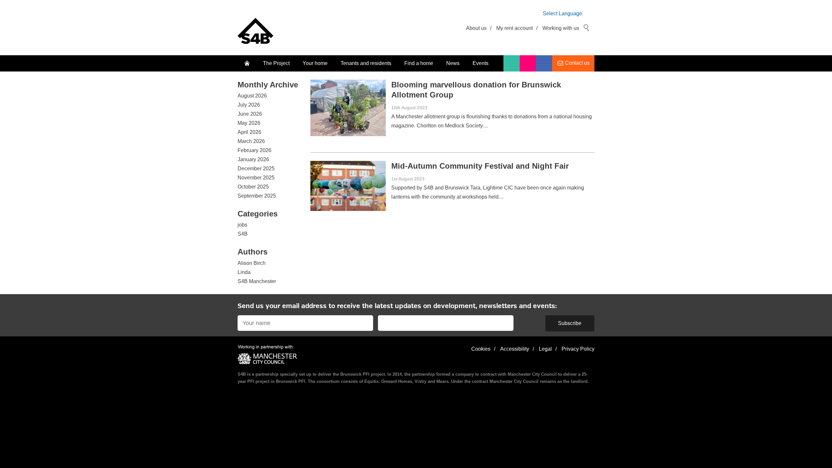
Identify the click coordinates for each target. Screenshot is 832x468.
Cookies (480, 349)
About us (476, 28)
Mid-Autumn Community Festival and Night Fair (480, 166)
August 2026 (252, 95)
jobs (242, 225)
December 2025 (256, 168)
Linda (244, 272)
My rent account (514, 28)
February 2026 (254, 150)
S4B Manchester (257, 281)
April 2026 (249, 132)
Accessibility (514, 349)
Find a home (418, 63)
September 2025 (257, 196)
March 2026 (251, 141)
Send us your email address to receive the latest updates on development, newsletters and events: (397, 306)
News (453, 63)
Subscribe (569, 323)
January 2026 (253, 159)
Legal (545, 349)
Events (480, 63)
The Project (276, 63)
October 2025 (253, 186)
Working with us (560, 28)
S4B (243, 234)
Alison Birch (252, 263)
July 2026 (249, 105)
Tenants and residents (366, 63)
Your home (315, 63)
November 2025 (256, 177)
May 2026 (249, 123)
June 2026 (250, 114)
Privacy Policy (578, 349)
